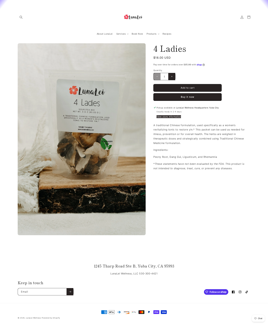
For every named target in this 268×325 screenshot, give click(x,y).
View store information (168, 116)
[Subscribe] (70, 291)
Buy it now (187, 96)
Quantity (157, 70)
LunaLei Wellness (33, 318)
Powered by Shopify (51, 318)
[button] (21, 17)
